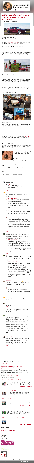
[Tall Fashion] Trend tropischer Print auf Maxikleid (9, 398)
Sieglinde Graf (8, 336)
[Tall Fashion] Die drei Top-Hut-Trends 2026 (9, 389)
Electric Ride (26, 136)
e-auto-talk (7, 174)
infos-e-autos (25, 174)
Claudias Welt (8, 296)
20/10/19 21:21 (14, 210)
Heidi (6, 255)
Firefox (2, 363)
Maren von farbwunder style (10, 233)
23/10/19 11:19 (14, 308)
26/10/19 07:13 (13, 336)
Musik (7, 176)
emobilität (15, 174)
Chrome (5, 363)
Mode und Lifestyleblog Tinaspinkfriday (12, 181)
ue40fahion (21, 176)
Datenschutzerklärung (4, 366)
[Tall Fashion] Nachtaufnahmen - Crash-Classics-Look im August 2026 (13, 417)
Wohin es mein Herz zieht (17, 151)
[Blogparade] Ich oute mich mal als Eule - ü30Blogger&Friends (11, 379)
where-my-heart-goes (6, 177)
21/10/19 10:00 (17, 233)
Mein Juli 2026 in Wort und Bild (7, 408)
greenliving (20, 174)
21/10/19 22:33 (17, 239)
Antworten (7, 190)
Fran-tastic (10, 210)
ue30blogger (17, 176)
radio (10, 176)
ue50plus (25, 176)
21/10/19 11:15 (10, 255)
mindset (4, 176)
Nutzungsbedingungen (12, 366)
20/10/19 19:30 (17, 184)
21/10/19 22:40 (17, 261)
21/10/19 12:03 (12, 280)
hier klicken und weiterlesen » (26, 386)
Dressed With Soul (8, 308)
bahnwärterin (8, 280)
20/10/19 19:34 (17, 198)
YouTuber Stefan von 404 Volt (13, 42)
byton (3, 174)
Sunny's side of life (11, 184)
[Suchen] (32, 2)
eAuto (11, 174)
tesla (13, 176)
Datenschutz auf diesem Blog (11, 375)
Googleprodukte (19, 366)
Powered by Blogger (17, 459)
